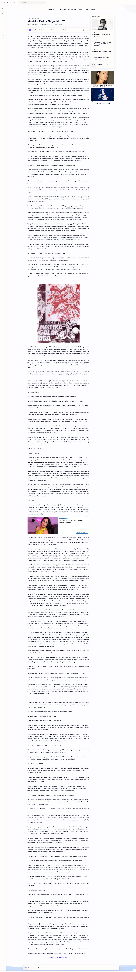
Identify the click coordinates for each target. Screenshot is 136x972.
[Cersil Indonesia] (62, 9)
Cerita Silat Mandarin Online (102, 64)
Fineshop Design (58, 967)
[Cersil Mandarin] (72, 9)
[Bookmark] (130, 2)
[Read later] (84, 30)
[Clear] (44, 2)
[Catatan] (80, 9)
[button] (133, 2)
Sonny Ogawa (8, 2)
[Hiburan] (93, 9)
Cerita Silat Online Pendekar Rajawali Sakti (102, 58)
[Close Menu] (134, 970)
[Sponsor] (87, 9)
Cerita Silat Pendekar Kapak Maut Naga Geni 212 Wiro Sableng (102, 43)
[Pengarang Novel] (51, 9)
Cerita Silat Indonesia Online (102, 51)
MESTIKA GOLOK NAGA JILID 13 (58, 958)
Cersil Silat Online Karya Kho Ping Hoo (102, 35)
